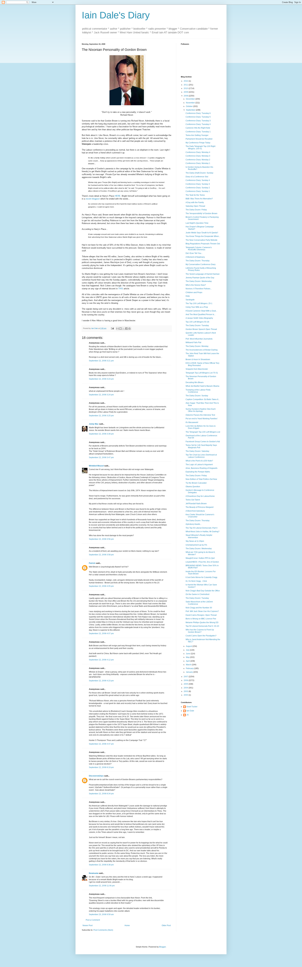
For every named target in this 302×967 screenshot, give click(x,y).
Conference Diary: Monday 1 (198, 163)
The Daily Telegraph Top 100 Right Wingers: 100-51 (200, 147)
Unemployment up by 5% (196, 545)
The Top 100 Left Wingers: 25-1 (199, 303)
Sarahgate (190, 300)
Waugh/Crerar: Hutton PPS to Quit (200, 558)
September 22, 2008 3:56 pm (101, 539)
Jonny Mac (94, 424)
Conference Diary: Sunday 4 (198, 180)
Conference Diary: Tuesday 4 (198, 124)
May (188, 657)
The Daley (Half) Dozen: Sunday (199, 173)
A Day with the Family (195, 202)
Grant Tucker (191, 707)
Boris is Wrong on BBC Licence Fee (201, 619)
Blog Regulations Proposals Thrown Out (203, 244)
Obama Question (193, 486)
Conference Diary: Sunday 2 (198, 188)
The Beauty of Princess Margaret (199, 507)
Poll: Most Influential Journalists (199, 339)
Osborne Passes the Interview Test (200, 415)
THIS (120, 288)
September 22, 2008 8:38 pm (101, 865)
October (189, 106)
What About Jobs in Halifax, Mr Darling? (202, 531)
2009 (186, 92)
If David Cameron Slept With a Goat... (201, 311)
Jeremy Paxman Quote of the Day (200, 278)
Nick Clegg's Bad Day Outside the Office (203, 591)
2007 (186, 676)
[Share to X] (123, 328)
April (188, 661)
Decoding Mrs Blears (195, 382)
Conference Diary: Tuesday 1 (198, 132)
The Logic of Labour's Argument (199, 464)
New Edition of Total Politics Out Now (201, 479)
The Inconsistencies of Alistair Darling (202, 350)
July (188, 650)
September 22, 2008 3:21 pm (101, 361)
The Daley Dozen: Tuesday (197, 325)
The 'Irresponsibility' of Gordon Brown (201, 213)
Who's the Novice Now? (196, 285)
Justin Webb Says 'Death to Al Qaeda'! (202, 233)
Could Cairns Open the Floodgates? (201, 636)
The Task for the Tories (195, 195)
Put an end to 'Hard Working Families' (202, 419)
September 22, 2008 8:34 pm (101, 794)
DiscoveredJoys (96, 776)
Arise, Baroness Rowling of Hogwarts (201, 468)
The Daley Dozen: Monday (197, 346)
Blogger (162, 947)
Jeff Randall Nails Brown (196, 503)
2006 (186, 680)
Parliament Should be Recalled (199, 139)
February (190, 668)
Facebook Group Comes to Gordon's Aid (203, 441)
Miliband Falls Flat (193, 342)
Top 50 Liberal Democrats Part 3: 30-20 (202, 626)
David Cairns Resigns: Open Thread (201, 615)
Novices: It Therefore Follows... (199, 289)
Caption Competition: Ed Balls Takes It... (203, 399)
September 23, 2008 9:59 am (101, 914)
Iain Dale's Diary (116, 15)
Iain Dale (190, 711)
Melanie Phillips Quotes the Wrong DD (202, 622)
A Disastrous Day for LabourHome (200, 496)
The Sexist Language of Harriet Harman (203, 274)
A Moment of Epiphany (195, 257)
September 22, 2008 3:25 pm (101, 416)
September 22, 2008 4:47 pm (101, 744)
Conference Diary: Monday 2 (198, 160)
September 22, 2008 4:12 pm (101, 660)
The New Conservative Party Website (201, 240)
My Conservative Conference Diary (200, 264)
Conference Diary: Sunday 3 (198, 184)
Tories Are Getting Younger (197, 135)
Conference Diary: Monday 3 (198, 156)
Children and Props (194, 292)
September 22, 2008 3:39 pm (101, 434)
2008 (186, 96)
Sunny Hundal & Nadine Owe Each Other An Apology (201, 410)
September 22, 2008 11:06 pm (102, 886)
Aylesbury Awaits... (193, 524)
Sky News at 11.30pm (195, 541)
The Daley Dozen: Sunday (197, 396)
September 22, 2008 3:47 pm (101, 457)
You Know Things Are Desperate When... (203, 236)
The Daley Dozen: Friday (196, 210)
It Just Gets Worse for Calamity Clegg (201, 577)
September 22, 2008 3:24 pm (101, 395)
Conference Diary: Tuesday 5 (198, 117)
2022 (186, 81)
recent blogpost (93, 199)
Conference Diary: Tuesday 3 (198, 121)
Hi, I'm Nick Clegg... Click (196, 581)
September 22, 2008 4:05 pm (101, 586)
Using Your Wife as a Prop (197, 307)
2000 (186, 695)
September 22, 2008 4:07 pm (101, 633)
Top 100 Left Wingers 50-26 (197, 322)
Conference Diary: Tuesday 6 (198, 113)
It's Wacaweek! (192, 422)
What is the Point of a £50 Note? (199, 461)
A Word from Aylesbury (195, 511)
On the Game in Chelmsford (197, 594)
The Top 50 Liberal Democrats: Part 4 (201, 528)
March (189, 665)
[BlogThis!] (120, 328)
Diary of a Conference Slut (197, 177)
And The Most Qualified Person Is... (200, 314)
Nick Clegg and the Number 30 (199, 608)
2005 (186, 684)
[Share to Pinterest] (129, 328)
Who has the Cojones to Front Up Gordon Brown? (200, 631)
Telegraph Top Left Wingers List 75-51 (202, 373)
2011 (186, 85)
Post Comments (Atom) (103, 930)
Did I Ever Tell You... (194, 253)
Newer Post (87, 925)
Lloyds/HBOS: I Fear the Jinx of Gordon (202, 562)
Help (188, 296)
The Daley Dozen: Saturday (197, 451)
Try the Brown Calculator (196, 483)
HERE (117, 196)
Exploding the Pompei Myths (198, 472)
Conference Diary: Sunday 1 (198, 191)
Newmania (93, 873)
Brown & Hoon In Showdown (198, 359)
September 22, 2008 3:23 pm (101, 379)
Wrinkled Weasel (96, 466)
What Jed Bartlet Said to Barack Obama (202, 386)
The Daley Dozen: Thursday (198, 261)
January (189, 672)
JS (187, 715)
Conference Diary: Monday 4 (198, 152)
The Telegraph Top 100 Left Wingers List (203, 432)
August (189, 646)
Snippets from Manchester (197, 369)
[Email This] (117, 328)
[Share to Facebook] (126, 328)
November (190, 103)
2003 (186, 691)
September (191, 110)
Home (127, 925)
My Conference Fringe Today (198, 143)
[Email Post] (112, 328)
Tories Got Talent (193, 500)
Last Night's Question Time (197, 223)
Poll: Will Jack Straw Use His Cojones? (202, 611)
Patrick (92, 563)
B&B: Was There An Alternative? (199, 199)
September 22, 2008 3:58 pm (101, 555)
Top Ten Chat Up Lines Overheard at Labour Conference (201, 456)
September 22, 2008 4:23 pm (101, 681)
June (188, 654)
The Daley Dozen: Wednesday (199, 281)
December (190, 99)
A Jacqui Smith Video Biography (199, 318)
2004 (186, 688)
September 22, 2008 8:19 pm (101, 767)
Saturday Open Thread (195, 206)
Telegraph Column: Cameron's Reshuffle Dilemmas (199, 248)
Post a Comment (93, 920)
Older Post (166, 925)
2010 (186, 88)
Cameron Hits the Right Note (198, 128)
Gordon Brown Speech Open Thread (201, 329)
